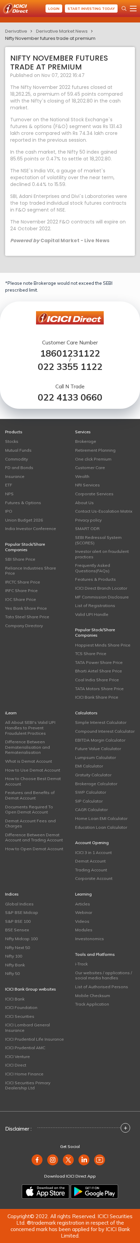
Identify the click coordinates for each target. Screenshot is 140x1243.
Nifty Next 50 (17, 947)
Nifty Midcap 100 (21, 938)
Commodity (16, 459)
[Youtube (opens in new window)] (99, 1159)
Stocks (11, 441)
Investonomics (89, 938)
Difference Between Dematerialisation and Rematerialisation (27, 747)
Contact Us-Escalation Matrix (103, 511)
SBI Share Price (20, 559)
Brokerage (85, 441)
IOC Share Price (20, 599)
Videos (82, 921)
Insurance (14, 476)
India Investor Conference (30, 528)
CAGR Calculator (91, 809)
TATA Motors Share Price (99, 688)
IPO (8, 511)
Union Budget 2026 (24, 520)
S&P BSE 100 (18, 921)
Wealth (82, 476)
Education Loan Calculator (101, 827)
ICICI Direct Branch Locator (101, 588)
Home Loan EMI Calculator (101, 818)
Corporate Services (94, 493)
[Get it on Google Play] (94, 1191)
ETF (8, 484)
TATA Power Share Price (99, 662)
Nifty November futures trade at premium (50, 38)
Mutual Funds (18, 450)
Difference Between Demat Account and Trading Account (34, 837)
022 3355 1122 (70, 366)
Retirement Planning (95, 450)
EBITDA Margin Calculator (100, 740)
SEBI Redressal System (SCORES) (98, 540)
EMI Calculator (89, 765)
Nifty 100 (13, 956)
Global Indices (19, 903)
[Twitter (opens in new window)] (68, 1159)
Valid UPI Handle (91, 614)
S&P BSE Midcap (21, 912)
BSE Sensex (17, 929)
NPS (9, 493)
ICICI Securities (19, 1016)
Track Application (92, 1004)
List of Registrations (95, 605)
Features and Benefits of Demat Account (30, 795)
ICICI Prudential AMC (25, 1047)
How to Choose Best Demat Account (33, 781)
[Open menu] (133, 8)
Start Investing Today (91, 8)
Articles (82, 903)
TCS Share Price (90, 653)
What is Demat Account (28, 761)
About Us (84, 502)
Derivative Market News (62, 31)
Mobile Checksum (92, 995)
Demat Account (90, 861)
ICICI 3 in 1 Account (93, 852)
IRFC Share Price (21, 590)
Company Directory (24, 625)
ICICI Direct (15, 1065)
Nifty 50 (12, 973)
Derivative (16, 31)
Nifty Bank (15, 964)
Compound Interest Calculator (105, 731)
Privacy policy (88, 520)
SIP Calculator (89, 801)
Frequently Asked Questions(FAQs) (92, 568)
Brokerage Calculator (96, 783)
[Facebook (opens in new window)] (37, 1159)
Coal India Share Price (97, 679)
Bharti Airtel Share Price (98, 670)
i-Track (81, 963)
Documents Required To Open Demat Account (29, 809)
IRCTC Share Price (22, 582)
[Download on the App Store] (45, 1191)
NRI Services (87, 484)
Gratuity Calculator (93, 774)
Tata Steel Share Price (27, 616)
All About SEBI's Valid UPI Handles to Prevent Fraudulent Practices (30, 727)
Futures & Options (23, 502)
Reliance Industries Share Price (30, 570)
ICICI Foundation (21, 1007)
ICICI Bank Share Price (96, 697)
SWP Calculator (90, 792)
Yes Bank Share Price (26, 608)
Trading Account (91, 869)
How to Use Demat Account (32, 770)
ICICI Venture (17, 1056)
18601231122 (70, 353)
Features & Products (95, 579)
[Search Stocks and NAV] (124, 8)
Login (53, 8)
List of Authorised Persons (101, 986)
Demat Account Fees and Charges (30, 823)
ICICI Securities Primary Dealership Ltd (27, 1085)
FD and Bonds (19, 467)
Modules (83, 929)
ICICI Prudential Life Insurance (34, 1039)
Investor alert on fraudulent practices (102, 554)
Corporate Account (93, 878)
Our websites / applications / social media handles (103, 975)
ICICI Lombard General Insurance (27, 1027)
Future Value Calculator (98, 748)
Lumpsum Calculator (95, 757)
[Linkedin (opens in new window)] (83, 1159)
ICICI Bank (14, 998)
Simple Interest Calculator (100, 722)
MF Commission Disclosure (102, 597)
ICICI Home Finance (24, 1073)
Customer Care (90, 467)
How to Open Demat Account (34, 848)
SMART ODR (87, 528)
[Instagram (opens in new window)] (52, 1159)
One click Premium (93, 459)
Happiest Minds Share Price (102, 645)
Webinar (83, 912)
